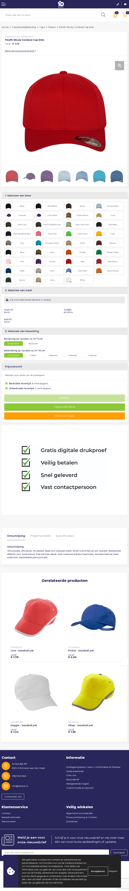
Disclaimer (72, 821)
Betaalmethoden (11, 817)
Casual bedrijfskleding (24, 27)
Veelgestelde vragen (77, 783)
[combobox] (50, 15)
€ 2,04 (72, 656)
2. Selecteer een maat (18, 290)
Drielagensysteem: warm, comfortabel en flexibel (93, 767)
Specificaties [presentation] (65, 535)
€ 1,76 (14, 656)
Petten (52, 27)
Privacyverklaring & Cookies (81, 817)
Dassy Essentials (74, 771)
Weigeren (113, 871)
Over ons (71, 775)
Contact (6, 813)
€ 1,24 (15, 730)
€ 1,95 (72, 730)
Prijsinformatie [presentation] (40, 535)
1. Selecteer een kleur (18, 195)
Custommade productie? (80, 787)
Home (5, 27)
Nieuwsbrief (72, 779)
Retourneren (9, 821)
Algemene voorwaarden (79, 813)
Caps (42, 27)
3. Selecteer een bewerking (22, 331)
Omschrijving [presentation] (16, 535)
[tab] (16, 536)
